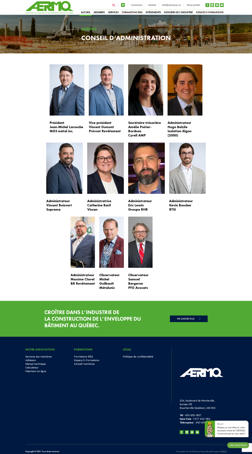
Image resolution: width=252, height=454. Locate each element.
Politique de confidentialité (138, 356)
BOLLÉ (224, 451)
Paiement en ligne (35, 371)
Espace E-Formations (86, 360)
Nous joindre (193, 5)
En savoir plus (186, 318)
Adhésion (30, 360)
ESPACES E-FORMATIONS (210, 12)
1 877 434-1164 (201, 419)
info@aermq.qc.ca (171, 5)
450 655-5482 (204, 422)
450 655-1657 (193, 415)
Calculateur (31, 367)
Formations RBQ (132, 12)
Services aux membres (38, 356)
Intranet (152, 5)
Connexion (136, 5)
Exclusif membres (84, 364)
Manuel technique (35, 364)
